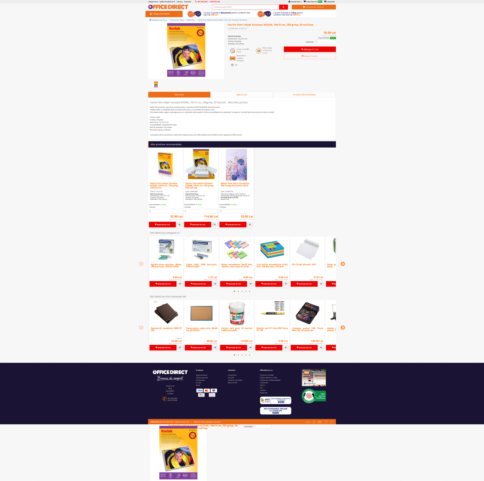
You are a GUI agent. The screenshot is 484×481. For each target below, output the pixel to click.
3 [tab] (242, 291)
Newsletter (170, 391)
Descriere (179, 94)
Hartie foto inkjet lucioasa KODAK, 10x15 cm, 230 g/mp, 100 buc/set (164, 185)
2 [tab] (238, 291)
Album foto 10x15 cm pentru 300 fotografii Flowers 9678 (235, 184)
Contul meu (232, 375)
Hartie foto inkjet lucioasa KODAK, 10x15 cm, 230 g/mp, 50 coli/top (222, 20)
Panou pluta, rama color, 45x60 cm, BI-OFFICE (201, 329)
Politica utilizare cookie (268, 377)
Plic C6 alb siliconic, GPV (304, 264)
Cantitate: (310, 42)
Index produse (201, 375)
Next (342, 264)
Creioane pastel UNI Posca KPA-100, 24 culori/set (307, 329)
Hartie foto (191, 20)
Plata (198, 385)
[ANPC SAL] (275, 400)
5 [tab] (249, 291)
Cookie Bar (264, 382)
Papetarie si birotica (159, 20)
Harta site (263, 393)
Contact (170, 393)
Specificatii (241, 94)
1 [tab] (234, 291)
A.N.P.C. (263, 385)
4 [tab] (245, 291)
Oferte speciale (202, 377)
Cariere (263, 390)
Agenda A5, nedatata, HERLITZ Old (166, 329)
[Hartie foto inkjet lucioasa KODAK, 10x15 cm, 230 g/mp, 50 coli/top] (156, 84)
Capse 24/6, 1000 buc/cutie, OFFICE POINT (201, 265)
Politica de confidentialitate (270, 380)
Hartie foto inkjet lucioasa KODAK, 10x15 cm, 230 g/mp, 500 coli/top (199, 185)
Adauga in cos (311, 49)
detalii (239, 52)
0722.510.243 (172, 400)
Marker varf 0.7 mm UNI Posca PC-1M (272, 329)
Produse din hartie (177, 20)
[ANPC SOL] (275, 410)
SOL (261, 388)
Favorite (231, 377)
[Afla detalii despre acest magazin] (314, 396)
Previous (141, 264)
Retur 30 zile (232, 382)
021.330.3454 (172, 398)
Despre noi (170, 386)
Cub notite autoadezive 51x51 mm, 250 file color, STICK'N (272, 265)
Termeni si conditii (267, 375)
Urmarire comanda (235, 380)
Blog (170, 388)
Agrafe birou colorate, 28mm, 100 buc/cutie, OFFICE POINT (166, 265)
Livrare (198, 382)
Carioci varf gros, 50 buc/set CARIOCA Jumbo (237, 329)
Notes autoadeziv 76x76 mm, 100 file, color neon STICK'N (237, 265)
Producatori (200, 380)
